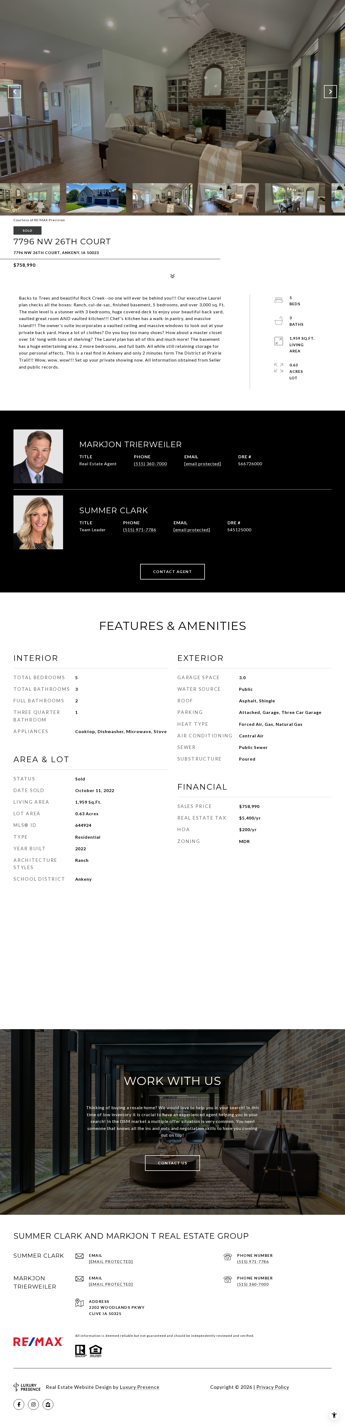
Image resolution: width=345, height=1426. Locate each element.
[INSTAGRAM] (33, 1404)
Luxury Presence (140, 1387)
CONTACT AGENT (172, 571)
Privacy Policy (272, 1387)
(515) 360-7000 (150, 463)
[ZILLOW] (48, 1404)
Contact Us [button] (172, 1163)
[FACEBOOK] (18, 1404)
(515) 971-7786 (139, 529)
